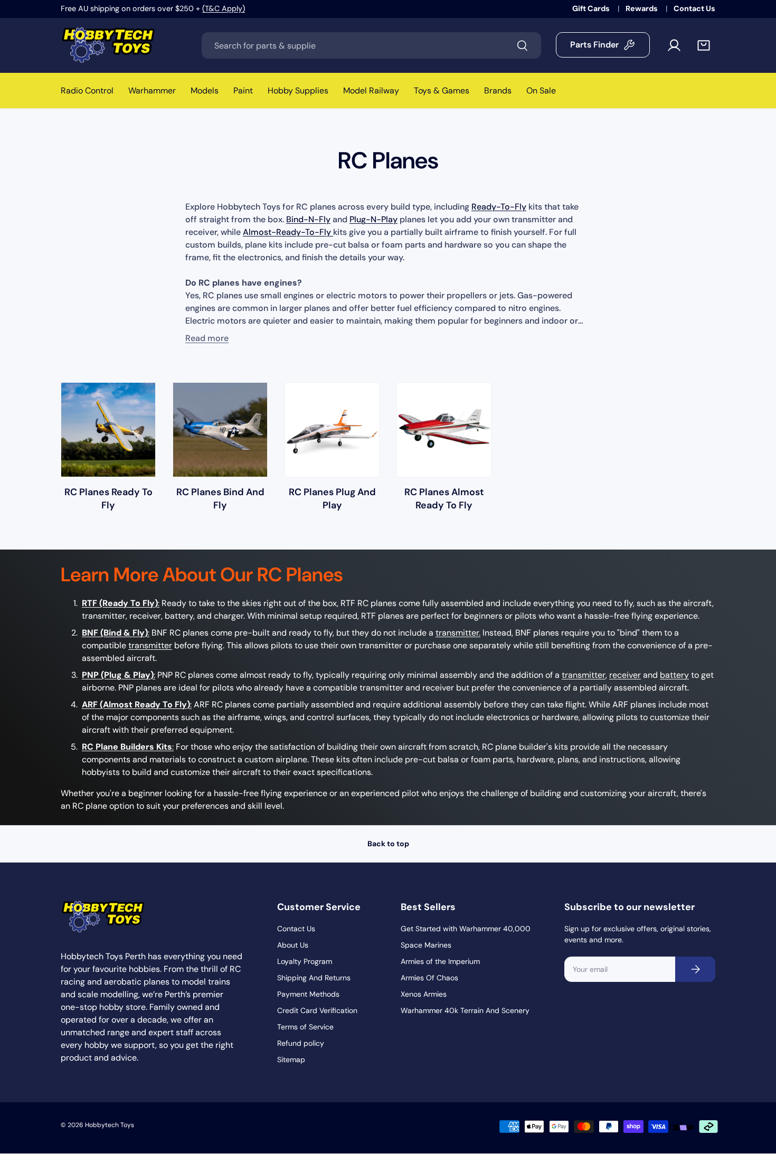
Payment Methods (308, 994)
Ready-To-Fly (498, 206)
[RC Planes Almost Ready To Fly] (444, 430)
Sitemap (291, 1059)
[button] (703, 45)
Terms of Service (305, 1027)
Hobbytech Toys (109, 1125)
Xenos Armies (424, 994)
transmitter (150, 645)
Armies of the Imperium (440, 961)
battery (674, 674)
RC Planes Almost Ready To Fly (444, 499)
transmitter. (458, 632)
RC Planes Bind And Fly (220, 499)
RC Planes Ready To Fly (108, 499)
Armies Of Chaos (429, 977)
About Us (292, 945)
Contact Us (694, 8)
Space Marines (426, 945)
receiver (625, 674)
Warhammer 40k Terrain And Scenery (465, 1010)
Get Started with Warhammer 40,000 (466, 928)
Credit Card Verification (317, 1010)
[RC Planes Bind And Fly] (220, 430)
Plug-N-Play (373, 219)
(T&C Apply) (223, 8)
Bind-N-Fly (308, 219)
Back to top (388, 843)
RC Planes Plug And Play (332, 499)
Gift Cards (591, 8)
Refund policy (300, 1043)
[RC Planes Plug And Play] (332, 430)
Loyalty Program (304, 961)
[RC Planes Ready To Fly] (108, 430)
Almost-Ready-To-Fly (288, 232)
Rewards (642, 8)
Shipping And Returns (314, 977)
